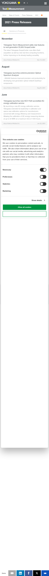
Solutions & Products (16, 31)
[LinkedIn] (20, 573)
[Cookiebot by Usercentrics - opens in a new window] (36, 131)
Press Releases (27, 15)
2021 (36, 15)
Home (4, 15)
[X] (37, 573)
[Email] (12, 573)
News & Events (14, 15)
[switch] (43, 177)
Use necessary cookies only (24, 214)
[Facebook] (29, 573)
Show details (37, 200)
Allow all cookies (24, 207)
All (4, 31)
